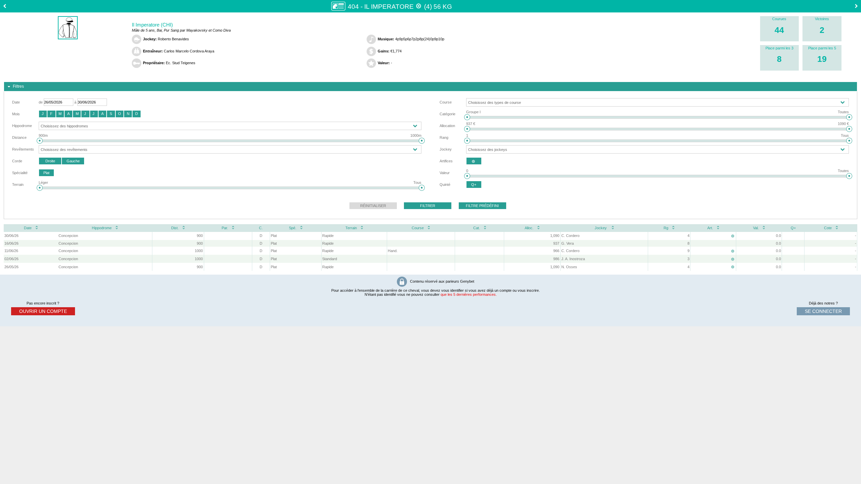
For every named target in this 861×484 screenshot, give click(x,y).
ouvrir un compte (43, 311)
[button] (43, 114)
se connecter (823, 311)
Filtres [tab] (18, 86)
